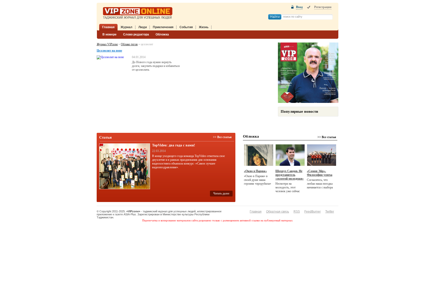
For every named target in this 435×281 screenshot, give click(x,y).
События (186, 27)
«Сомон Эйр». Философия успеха (319, 173)
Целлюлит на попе (109, 50)
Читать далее (221, 193)
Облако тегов (129, 44)
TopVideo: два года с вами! (173, 145)
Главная (108, 27)
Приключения (163, 27)
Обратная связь (277, 211)
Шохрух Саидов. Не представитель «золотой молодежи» (289, 174)
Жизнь (203, 27)
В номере (109, 34)
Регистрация (323, 7)
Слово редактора (136, 34)
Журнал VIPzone (107, 44)
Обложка (162, 34)
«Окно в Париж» (255, 171)
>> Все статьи (222, 137)
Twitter (329, 211)
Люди (142, 27)
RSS (297, 211)
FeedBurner (312, 211)
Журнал (126, 27)
